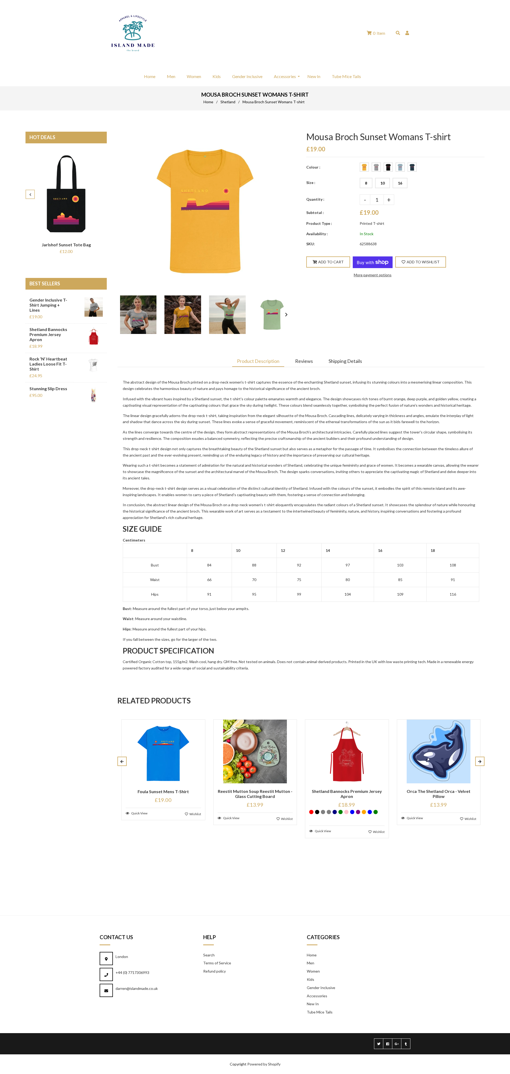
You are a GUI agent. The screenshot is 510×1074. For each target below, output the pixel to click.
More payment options (373, 275)
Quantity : (315, 199)
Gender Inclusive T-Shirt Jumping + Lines (48, 304)
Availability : (317, 233)
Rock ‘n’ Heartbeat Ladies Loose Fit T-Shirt (48, 363)
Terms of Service (217, 963)
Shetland (227, 102)
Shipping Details (345, 361)
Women (313, 971)
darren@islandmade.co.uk (137, 988)
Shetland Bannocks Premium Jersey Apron (48, 334)
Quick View (139, 813)
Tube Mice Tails (320, 1012)
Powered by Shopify (263, 1064)
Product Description (258, 361)
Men (310, 963)
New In (313, 1004)
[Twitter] (378, 1043)
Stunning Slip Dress (48, 388)
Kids (310, 979)
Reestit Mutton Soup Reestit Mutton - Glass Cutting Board (255, 794)
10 (382, 183)
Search (209, 955)
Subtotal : (315, 212)
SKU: (310, 244)
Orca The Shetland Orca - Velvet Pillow (438, 794)
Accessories (317, 996)
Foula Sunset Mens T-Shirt (163, 791)
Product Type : (319, 223)
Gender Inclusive (321, 987)
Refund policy (214, 971)
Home (208, 102)
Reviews (304, 361)
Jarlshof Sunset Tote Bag (66, 244)
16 (400, 183)
